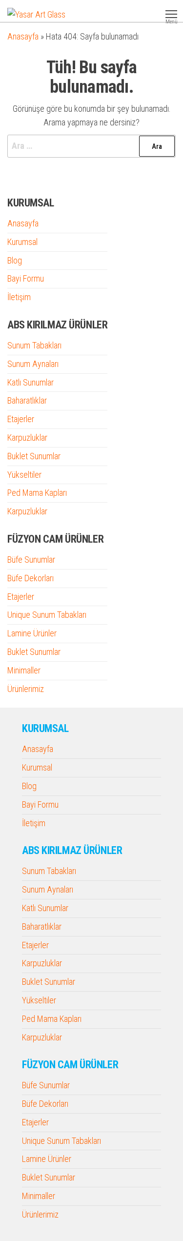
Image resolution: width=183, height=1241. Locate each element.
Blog (14, 260)
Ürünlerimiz (25, 689)
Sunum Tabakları (34, 345)
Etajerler (20, 419)
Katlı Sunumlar (30, 382)
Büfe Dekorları (30, 578)
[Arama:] (91, 146)
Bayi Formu (25, 278)
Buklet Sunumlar (34, 456)
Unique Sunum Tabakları (46, 615)
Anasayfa (23, 36)
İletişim (19, 297)
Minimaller (24, 670)
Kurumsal (22, 242)
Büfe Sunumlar (31, 559)
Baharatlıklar (27, 400)
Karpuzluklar (27, 437)
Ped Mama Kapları (37, 493)
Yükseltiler (24, 474)
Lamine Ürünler (32, 633)
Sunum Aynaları (33, 364)
